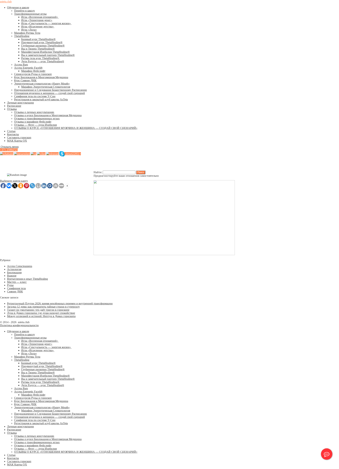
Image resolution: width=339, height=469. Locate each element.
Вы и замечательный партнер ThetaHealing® (48, 55)
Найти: (98, 172)
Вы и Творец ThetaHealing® (38, 48)
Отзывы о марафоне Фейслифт (32, 121)
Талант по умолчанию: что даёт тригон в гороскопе (38, 309)
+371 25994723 (9, 149)
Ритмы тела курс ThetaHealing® (40, 58)
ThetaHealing (21, 36)
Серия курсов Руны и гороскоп (33, 74)
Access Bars (21, 64)
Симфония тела (16, 288)
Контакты (13, 134)
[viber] (41, 153)
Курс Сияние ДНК (25, 80)
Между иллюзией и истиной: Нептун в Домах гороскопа (41, 316)
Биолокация (14, 272)
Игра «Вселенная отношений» (40, 17)
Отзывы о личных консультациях (34, 112)
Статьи (11, 131)
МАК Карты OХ (17, 140)
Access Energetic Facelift (28, 67)
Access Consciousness (19, 266)
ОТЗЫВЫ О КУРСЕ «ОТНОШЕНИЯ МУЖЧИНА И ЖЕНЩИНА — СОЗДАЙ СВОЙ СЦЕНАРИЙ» (75, 127)
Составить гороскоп (19, 137)
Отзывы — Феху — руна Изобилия (35, 124)
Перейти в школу (24, 10)
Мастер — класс (17, 281)
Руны (10, 285)
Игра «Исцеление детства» (37, 26)
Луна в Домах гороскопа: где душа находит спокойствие (41, 312)
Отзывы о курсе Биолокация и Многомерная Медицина (48, 115)
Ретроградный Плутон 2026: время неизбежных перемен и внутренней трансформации (60, 303)
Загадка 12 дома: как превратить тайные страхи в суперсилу (43, 306)
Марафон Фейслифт (33, 70)
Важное (11, 275)
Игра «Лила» (29, 29)
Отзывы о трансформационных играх (37, 118)
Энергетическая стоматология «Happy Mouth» (42, 83)
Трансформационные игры (30, 13)
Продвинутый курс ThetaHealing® (42, 42)
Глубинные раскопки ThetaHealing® (43, 45)
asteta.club (6, 1)
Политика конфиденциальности (19, 325)
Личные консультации (20, 102)
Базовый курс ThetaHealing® (38, 39)
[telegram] (52, 153)
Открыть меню (9, 146)
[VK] (33, 153)
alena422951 (73, 153)
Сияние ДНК (15, 291)
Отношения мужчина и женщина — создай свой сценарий (49, 93)
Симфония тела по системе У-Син (34, 96)
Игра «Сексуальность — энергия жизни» (46, 23)
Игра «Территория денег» (36, 20)
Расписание (14, 105)
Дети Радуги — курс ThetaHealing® (42, 61)
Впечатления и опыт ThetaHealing (27, 278)
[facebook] (22, 153)
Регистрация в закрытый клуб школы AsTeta (41, 99)
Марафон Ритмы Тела (27, 32)
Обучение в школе (18, 7)
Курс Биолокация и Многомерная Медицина (41, 77)
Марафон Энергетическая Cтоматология (45, 86)
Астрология (14, 269)
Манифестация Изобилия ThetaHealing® (45, 51)
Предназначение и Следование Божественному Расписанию (50, 89)
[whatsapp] (6, 153)
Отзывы (12, 108)
